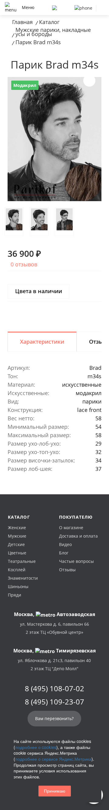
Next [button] (89, 81)
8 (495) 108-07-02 (54, 688)
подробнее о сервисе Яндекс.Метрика (53, 759)
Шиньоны (18, 586)
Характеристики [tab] (42, 341)
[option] (54, 139)
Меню (28, 7)
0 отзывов (24, 264)
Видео (65, 544)
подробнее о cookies (35, 747)
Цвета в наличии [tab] (38, 291)
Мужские (17, 536)
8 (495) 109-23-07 (54, 702)
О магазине (71, 527)
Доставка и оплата (78, 536)
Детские (16, 544)
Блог (63, 553)
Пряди (14, 595)
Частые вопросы (76, 561)
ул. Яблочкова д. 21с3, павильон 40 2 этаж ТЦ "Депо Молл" (54, 664)
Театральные (22, 561)
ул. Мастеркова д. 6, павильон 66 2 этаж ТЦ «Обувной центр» (54, 628)
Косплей (16, 569)
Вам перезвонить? (54, 718)
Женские (17, 527)
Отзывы (67, 569)
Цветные (17, 553)
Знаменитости (23, 578)
